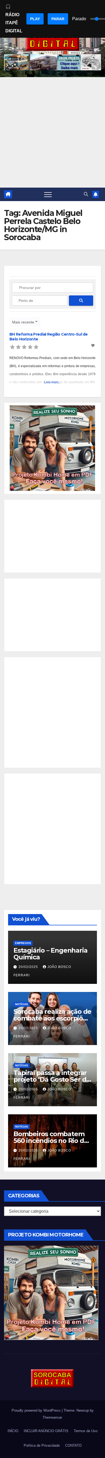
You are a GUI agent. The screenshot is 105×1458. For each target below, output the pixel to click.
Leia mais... (52, 382)
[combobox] (25, 321)
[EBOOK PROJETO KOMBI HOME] (52, 448)
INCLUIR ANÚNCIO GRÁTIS (46, 1431)
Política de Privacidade (42, 1445)
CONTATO (73, 1445)
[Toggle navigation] (48, 194)
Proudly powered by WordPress (37, 1410)
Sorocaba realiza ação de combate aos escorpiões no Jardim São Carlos (52, 1018)
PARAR (57, 19)
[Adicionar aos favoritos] (93, 345)
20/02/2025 (29, 967)
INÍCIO (13, 1431)
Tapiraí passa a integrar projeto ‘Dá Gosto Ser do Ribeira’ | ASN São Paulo (51, 1079)
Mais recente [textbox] (23, 322)
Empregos (23, 943)
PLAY (35, 19)
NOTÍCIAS (21, 1004)
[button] (86, 194)
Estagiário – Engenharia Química (50, 953)
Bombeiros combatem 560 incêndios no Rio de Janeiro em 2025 (50, 1140)
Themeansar (52, 1417)
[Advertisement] (52, 132)
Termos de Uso (85, 1431)
